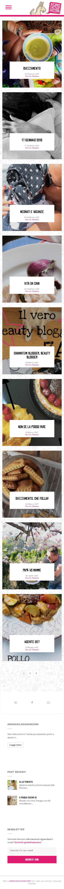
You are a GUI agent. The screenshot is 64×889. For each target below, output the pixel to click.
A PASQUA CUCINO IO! (28, 797)
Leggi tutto (15, 744)
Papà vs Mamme (32, 570)
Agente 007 (32, 642)
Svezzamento (32, 68)
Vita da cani (32, 283)
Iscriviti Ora (32, 859)
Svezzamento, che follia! (32, 498)
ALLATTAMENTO (26, 782)
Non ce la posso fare (32, 427)
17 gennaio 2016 (32, 140)
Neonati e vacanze (32, 212)
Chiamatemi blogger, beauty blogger (32, 355)
